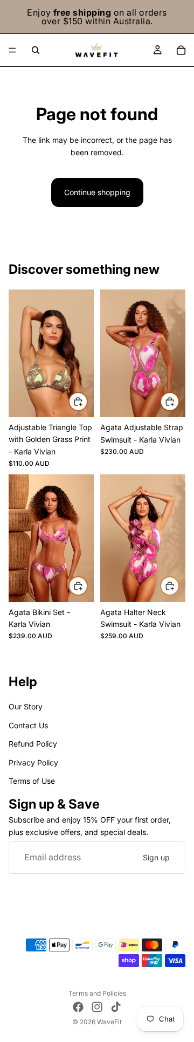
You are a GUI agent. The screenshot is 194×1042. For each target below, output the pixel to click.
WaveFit (109, 1022)
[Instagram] (97, 1006)
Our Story (26, 707)
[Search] (35, 50)
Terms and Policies (97, 993)
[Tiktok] (115, 1006)
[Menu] (12, 50)
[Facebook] (78, 1006)
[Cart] (181, 50)
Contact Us (28, 725)
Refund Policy (33, 744)
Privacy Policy (33, 762)
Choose (87, 401)
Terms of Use (32, 780)
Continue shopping (97, 192)
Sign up (156, 857)
